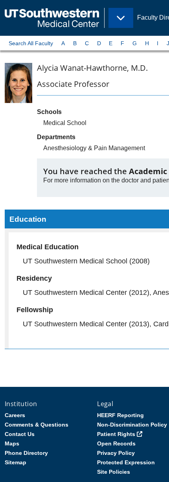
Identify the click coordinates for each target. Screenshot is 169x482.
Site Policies (113, 472)
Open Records (116, 443)
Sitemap (15, 462)
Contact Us (20, 434)
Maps (12, 443)
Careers (15, 415)
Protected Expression (126, 462)
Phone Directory (26, 453)
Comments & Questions (36, 424)
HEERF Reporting (120, 415)
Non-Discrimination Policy (132, 424)
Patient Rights (116, 434)
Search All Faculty (31, 43)
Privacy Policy (116, 453)
